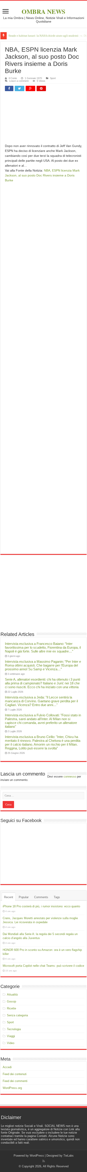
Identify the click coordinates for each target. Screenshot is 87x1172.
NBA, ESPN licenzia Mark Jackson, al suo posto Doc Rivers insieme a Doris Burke (42, 175)
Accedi (7, 1067)
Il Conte (13, 78)
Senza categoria (17, 1015)
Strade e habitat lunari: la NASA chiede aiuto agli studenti (43, 35)
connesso (70, 776)
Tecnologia (14, 1029)
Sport (53, 78)
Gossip (11, 1001)
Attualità (12, 994)
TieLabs (68, 1155)
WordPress (37, 1155)
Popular (24, 897)
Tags (57, 897)
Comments (41, 897)
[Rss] (43, 1161)
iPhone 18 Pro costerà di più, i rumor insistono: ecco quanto (41, 906)
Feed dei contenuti (15, 1074)
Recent (8, 897)
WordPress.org (12, 1088)
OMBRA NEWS (43, 11)
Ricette (11, 1008)
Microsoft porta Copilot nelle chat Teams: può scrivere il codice (43, 965)
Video (10, 1043)
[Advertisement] (43, 119)
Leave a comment (19, 81)
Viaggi (11, 1036)
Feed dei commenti (15, 1081)
